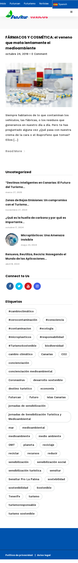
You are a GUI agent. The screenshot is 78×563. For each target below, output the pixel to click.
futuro (33, 397)
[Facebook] (10, 286)
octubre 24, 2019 (16, 54)
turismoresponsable (22, 505)
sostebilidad (56, 479)
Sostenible (44, 487)
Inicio (3, 3)
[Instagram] (37, 286)
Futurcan (15, 3)
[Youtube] (28, 286)
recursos (33, 453)
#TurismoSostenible (22, 345)
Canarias (47, 354)
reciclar (14, 453)
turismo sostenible (22, 513)
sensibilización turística (25, 470)
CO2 (64, 354)
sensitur (55, 470)
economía (47, 388)
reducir (52, 453)
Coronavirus (17, 380)
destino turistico (20, 388)
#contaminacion (20, 328)
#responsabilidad (52, 337)
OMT (12, 444)
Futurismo (30, 3)
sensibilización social (51, 462)
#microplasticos (20, 337)
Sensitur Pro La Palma (24, 479)
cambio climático (21, 354)
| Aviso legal (43, 555)
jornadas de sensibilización (27, 405)
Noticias (44, 3)
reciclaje (48, 444)
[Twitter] (19, 286)
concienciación (19, 363)
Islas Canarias (56, 397)
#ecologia (46, 328)
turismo (34, 496)
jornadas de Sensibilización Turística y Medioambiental (35, 417)
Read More (13, 151)
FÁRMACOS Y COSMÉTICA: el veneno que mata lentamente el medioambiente (38, 43)
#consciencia (55, 319)
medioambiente (19, 436)
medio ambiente (50, 436)
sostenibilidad (18, 487)
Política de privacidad (19, 555)
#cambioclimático (21, 311)
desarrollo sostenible (48, 380)
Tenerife (14, 496)
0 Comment (39, 54)
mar (11, 427)
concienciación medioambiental (30, 371)
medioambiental (33, 427)
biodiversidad (54, 345)
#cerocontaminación (23, 319)
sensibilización (18, 462)
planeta (28, 444)
